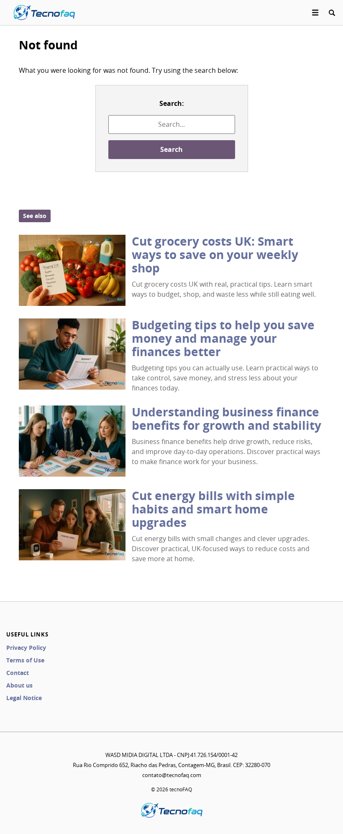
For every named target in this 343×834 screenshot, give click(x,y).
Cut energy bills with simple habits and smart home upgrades (213, 509)
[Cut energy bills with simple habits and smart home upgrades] (72, 524)
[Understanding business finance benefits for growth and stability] (72, 441)
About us (19, 685)
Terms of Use (25, 660)
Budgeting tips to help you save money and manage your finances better (223, 338)
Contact (17, 673)
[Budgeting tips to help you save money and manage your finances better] (72, 354)
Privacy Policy (26, 648)
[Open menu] (315, 13)
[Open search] (332, 13)
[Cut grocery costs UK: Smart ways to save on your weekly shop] (72, 270)
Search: (171, 103)
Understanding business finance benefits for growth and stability (226, 419)
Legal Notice (24, 698)
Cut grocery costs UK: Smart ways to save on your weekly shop (215, 254)
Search (171, 149)
